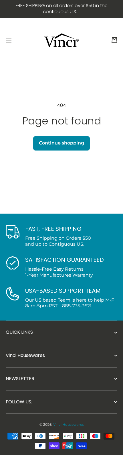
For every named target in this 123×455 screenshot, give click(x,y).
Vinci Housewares (68, 424)
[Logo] (61, 40)
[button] (114, 40)
